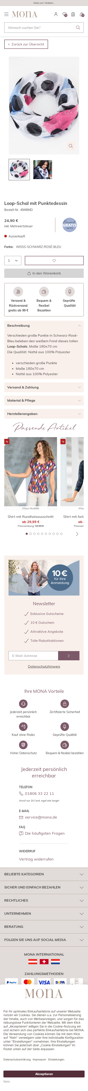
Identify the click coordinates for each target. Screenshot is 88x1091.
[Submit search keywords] (78, 27)
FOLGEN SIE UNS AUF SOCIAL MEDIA (35, 940)
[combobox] (44, 27)
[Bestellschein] (73, 14)
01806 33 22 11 (39, 793)
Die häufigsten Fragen (45, 833)
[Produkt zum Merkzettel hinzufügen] (54, 260)
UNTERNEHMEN (17, 913)
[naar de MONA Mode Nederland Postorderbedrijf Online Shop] (55, 961)
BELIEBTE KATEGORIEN (24, 874)
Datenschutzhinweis (44, 666)
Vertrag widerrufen (36, 859)
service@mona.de (41, 817)
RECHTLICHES (16, 900)
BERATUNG (13, 926)
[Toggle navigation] (6, 14)
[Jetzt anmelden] (68, 655)
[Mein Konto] (56, 14)
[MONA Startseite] (25, 14)
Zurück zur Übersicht (28, 44)
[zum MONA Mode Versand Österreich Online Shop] (32, 961)
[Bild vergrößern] (71, 146)
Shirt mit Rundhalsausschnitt (31, 516)
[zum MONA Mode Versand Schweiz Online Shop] (44, 961)
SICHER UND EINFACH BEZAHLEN (32, 887)
